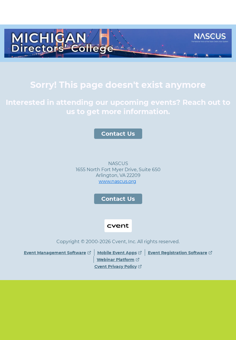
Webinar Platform (115, 259)
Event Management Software (55, 252)
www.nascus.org (117, 181)
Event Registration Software (177, 252)
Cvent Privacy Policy (115, 266)
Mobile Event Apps (117, 252)
